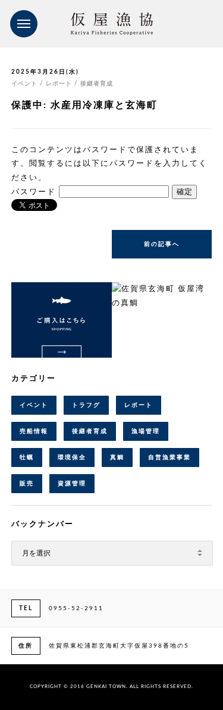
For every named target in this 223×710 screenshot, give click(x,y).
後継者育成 (90, 431)
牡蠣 (27, 457)
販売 (27, 484)
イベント (34, 405)
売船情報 (34, 431)
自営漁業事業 (169, 457)
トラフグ (86, 405)
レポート (138, 405)
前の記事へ (162, 244)
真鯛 (117, 457)
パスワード (35, 192)
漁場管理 (145, 431)
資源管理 (72, 484)
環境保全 (72, 457)
